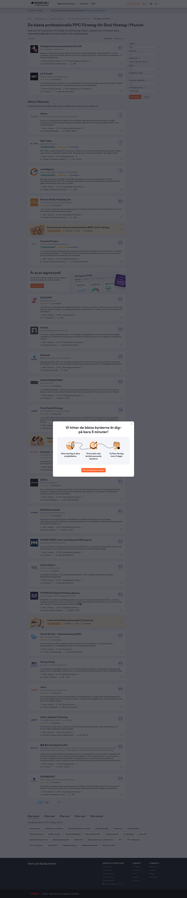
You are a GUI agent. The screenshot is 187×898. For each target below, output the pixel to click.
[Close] (131, 424)
